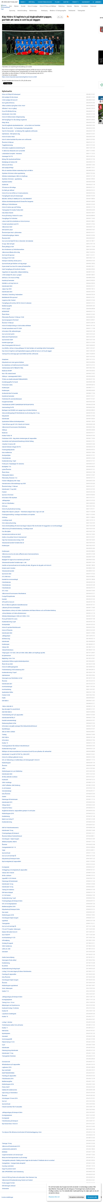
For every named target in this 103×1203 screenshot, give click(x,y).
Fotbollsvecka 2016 (7, 1078)
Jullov (3, 768)
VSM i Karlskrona (7, 946)
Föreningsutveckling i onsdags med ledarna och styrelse (18, 514)
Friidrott (75, 2)
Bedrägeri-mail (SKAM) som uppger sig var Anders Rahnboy (19, 410)
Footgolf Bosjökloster (8, 596)
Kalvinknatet (5, 418)
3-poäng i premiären (8, 1166)
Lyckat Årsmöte (6, 469)
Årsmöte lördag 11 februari (10, 486)
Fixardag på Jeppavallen (9, 974)
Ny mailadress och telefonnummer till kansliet (15, 365)
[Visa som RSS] (68, 17)
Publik (4, 698)
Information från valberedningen (11, 331)
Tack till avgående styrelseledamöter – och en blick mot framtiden (21, 125)
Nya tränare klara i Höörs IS (10, 1123)
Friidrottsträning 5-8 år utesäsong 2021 (13, 669)
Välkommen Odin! (7, 227)
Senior (22, 2)
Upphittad (5, 920)
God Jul (4, 1101)
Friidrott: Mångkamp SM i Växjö (11, 480)
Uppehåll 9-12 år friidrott (9, 878)
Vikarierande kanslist (8, 571)
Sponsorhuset (6, 853)
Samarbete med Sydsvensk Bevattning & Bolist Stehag (18, 441)
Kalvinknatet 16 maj (7, 884)
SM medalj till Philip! (7, 167)
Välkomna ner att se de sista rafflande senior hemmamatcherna (20, 554)
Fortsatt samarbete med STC (10, 224)
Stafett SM (5, 184)
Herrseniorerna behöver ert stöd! (11, 534)
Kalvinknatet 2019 (7, 802)
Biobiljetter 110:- (6, 466)
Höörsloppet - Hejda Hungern (10, 839)
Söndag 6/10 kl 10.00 (8, 258)
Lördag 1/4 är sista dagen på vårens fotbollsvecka (16, 971)
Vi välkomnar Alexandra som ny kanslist (13, 150)
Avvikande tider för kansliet (10, 393)
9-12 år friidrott (6, 895)
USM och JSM (6, 949)
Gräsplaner (5, 359)
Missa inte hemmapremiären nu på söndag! (14, 1157)
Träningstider (6, 923)
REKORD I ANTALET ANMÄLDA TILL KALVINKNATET (17, 198)
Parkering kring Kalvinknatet (10, 1050)
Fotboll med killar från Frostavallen (12, 1107)
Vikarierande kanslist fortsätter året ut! (13, 542)
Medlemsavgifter (7, 306)
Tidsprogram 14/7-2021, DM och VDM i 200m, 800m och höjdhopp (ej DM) (23, 652)
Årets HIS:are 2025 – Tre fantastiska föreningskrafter (17, 128)
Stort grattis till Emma (8, 103)
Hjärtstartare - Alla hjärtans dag (11, 134)
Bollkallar (4, 1152)
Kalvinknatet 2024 (7, 286)
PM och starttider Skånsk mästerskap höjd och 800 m (17, 170)
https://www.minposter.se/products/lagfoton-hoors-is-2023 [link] (19, 77)
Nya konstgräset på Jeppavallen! (11, 861)
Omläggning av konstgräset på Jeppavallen (14, 870)
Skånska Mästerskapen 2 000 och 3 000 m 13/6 (15, 616)
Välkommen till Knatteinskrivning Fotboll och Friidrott (17, 1180)
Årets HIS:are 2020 (7, 664)
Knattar (65, 2)
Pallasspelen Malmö (8, 475)
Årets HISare (5, 314)
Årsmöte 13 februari (8, 323)
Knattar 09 (5, 1011)
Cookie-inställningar (7, 1197)
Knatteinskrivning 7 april (9, 898)
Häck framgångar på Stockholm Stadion (13, 269)
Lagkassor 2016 (6, 1067)
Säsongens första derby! (9, 960)
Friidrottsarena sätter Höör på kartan (12, 1025)
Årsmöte (4, 681)
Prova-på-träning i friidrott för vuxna (12, 215)
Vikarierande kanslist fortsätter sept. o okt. (14, 562)
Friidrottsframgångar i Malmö (10, 235)
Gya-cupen (5, 912)
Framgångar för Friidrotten (9, 218)
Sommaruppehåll (7, 1039)
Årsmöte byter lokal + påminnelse (11, 232)
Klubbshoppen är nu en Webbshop (12, 771)
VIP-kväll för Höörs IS (8, 602)
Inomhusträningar (7, 686)
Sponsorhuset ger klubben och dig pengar (14, 263)
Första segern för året (8, 1183)
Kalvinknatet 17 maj (7, 1053)
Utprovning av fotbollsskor (10, 1092)
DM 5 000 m (5, 737)
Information (5, 740)
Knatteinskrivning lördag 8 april (11, 968)
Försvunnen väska (7, 385)
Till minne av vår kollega (9, 187)
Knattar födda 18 (7, 435)
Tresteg (4, 734)
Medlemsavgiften (7, 1081)
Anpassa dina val (54, 1197)
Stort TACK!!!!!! (6, 934)
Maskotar (5, 432)
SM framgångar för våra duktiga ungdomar (14, 119)
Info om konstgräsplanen (9, 903)
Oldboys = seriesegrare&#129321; (12, 376)
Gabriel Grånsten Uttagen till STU (11, 447)
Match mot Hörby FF (8, 819)
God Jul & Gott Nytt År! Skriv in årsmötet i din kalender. (17, 241)
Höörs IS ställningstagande (10, 667)
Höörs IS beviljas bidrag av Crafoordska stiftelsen (16, 325)
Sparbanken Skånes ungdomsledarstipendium (15, 661)
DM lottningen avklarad (8, 1185)
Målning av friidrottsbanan (9, 204)
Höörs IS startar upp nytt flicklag (11, 207)
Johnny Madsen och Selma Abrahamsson (14, 613)
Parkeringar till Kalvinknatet (10, 799)
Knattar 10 (5, 1016)
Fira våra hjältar (6, 531)
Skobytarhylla (6, 624)
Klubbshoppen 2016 (8, 1084)
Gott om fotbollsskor (8, 503)
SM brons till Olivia (7, 165)
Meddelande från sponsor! (10, 297)
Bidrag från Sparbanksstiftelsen (11, 159)
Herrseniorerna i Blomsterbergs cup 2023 (14, 483)
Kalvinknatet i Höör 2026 (9, 114)
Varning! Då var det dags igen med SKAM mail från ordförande (20, 354)
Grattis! (4, 796)
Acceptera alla (92, 1197)
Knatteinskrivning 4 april (9, 748)
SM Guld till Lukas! (7, 229)
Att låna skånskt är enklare (9, 777)
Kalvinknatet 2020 (7, 774)
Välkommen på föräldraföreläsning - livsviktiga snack (17, 528)
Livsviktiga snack (7, 520)
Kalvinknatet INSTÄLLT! (8, 717)
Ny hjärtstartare (6, 655)
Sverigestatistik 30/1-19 (9, 847)
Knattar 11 (5, 1028)
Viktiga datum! (6, 805)
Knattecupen (5, 387)
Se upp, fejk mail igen (8, 244)
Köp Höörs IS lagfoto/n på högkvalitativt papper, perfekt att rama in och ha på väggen (27, 351)
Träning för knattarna (8, 889)
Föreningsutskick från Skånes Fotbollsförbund (15, 746)
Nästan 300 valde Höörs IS (9, 932)
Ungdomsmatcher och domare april (12, 1154)
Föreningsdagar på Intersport (10, 833)
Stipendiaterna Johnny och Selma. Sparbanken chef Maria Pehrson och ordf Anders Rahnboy (29, 610)
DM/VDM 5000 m (7, 712)
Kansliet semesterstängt (9, 720)
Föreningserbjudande (8, 449)
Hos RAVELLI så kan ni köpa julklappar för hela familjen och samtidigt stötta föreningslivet (28, 348)
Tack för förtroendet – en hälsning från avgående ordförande (19, 131)
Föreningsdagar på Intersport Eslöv (12, 901)
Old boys (4, 506)
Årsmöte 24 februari (8, 142)
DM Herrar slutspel (7, 892)
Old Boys (4, 517)
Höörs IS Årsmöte (7, 630)
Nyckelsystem (6, 1033)
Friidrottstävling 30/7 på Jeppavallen (12, 715)
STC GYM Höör (6, 576)
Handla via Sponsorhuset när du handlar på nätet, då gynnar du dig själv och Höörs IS (26, 565)
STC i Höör (5, 590)
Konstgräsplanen (7, 999)
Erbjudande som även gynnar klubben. (13, 362)
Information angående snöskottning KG (13, 148)
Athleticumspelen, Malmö (9, 841)
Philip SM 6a (5, 122)
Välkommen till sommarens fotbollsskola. (14, 427)
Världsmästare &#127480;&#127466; (12, 368)
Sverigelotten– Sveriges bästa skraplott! (13, 1163)
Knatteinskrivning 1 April (9, 461)
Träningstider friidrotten (9, 1056)
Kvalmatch (5, 779)
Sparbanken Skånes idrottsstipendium (13, 421)
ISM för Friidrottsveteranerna (10, 827)
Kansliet (4, 599)
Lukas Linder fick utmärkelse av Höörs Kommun (16, 221)
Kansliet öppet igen (7, 342)
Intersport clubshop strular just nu (12, 260)
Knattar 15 (5, 743)
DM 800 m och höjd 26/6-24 (10, 283)
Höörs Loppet (6, 308)
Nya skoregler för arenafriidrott (11, 709)
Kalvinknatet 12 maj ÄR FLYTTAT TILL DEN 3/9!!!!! (15, 754)
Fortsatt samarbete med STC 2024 (12, 328)
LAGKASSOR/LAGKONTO (9, 1149)
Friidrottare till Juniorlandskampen (12, 399)
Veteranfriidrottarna (7, 650)
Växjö (3, 850)
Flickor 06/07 (6, 1087)
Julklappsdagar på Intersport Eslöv (12, 997)
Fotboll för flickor (7, 808)
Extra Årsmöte (6, 793)
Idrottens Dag (6, 638)
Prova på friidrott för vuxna (9, 619)
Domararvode (6, 1061)
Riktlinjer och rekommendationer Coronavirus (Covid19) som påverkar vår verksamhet (26, 751)
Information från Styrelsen (9, 497)
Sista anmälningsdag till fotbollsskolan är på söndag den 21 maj (20, 413)
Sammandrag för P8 (8, 407)
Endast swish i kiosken (8, 568)
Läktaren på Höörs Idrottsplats (11, 607)
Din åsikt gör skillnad (8, 190)
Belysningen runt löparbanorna (11, 1005)
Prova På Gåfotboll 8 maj (9, 111)
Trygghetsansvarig (7, 145)
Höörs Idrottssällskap (10, 2)
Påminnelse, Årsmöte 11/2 (9, 478)
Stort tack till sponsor (8, 255)
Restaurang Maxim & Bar (9, 723)
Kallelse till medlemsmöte (9, 1090)
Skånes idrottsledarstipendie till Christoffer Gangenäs (17, 201)
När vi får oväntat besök (9, 373)
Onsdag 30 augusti (7, 943)
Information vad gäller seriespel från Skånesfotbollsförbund (19, 726)
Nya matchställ (6, 1070)
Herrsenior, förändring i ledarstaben (12, 294)
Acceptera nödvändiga (77, 1197)
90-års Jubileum (6, 875)
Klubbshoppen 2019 (8, 813)
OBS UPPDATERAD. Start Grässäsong (13, 1171)
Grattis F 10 (5, 991)
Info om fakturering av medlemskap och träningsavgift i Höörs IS (21, 760)
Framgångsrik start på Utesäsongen (12, 196)
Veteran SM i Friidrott (8, 872)
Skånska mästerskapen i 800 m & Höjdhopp (15, 176)
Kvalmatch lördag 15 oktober (10, 1008)
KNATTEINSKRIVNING (8, 1073)
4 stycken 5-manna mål (8, 444)
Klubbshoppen (6, 762)
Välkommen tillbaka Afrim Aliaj (11, 252)
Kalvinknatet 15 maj (7, 830)
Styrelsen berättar (7, 182)
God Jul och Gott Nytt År (9, 856)
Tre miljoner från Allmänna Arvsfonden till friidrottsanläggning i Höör (22, 1132)
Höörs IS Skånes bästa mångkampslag (13, 117)
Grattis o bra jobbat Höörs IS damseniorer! (14, 537)
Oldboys (4, 430)
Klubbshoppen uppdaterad (10, 985)
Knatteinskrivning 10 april (9, 672)
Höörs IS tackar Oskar (8, 136)
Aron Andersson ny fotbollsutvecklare (13, 249)
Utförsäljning (6, 940)
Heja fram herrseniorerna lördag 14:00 (13, 540)
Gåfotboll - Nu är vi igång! (9, 108)
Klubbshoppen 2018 (8, 915)
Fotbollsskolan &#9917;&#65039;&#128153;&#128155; (18, 404)
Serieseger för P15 (7, 156)
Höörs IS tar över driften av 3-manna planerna (15, 193)
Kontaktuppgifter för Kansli (10, 382)
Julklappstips (6, 500)
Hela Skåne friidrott (7, 213)
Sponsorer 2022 (6, 574)
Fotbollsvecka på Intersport (10, 1121)
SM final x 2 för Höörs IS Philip (10, 277)
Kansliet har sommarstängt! (10, 579)
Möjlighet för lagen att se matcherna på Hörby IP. (16, 559)
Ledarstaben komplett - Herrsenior (12, 153)
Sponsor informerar (7, 495)
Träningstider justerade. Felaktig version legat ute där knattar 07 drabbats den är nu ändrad (28, 1160)
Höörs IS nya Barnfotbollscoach (11, 627)
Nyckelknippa (6, 729)
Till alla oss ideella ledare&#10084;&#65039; (15, 379)
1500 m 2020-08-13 (7, 706)
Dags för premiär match (9, 1169)
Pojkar (57, 2)
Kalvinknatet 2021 (7, 683)
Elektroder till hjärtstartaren (10, 337)
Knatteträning (6, 816)
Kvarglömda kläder (7, 401)
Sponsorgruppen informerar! (10, 320)
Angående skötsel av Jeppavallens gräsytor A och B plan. (18, 810)
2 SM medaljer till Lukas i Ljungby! (12, 275)
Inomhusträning (6, 689)
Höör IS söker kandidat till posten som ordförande (16, 139)
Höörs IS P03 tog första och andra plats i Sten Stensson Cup (19, 1177)
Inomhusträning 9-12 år (8, 937)
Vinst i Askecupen (7, 988)
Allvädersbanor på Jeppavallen (11, 1064)
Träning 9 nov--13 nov (8, 1002)
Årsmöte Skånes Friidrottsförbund (12, 836)
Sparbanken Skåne (7, 692)
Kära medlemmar (7, 452)
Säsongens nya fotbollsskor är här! (12, 678)
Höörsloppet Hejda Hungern (10, 918)
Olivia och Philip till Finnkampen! (11, 94)
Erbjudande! (5, 416)
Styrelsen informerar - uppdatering (12, 179)
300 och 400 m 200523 (8, 731)
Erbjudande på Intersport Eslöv (11, 858)
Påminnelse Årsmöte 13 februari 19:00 (13, 317)
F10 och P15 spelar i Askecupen (11, 929)
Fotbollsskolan (6, 458)
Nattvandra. (5, 1030)
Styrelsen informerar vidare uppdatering (13, 173)
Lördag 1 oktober (7, 1022)
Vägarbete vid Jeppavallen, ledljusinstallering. (15, 272)
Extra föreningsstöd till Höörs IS (11, 345)
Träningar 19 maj (7, 1143)
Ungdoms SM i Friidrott (8, 300)
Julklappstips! (6, 636)
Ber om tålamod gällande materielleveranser (14, 605)
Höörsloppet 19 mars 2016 (10, 1098)
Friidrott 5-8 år (6, 695)
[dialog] (74, 1192)
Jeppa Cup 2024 (6, 289)
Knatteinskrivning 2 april (9, 621)
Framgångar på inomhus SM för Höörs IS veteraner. (17, 303)
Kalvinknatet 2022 (7, 633)
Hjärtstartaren (6, 675)
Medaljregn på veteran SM (9, 162)
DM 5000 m (5, 700)
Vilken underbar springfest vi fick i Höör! (13, 105)
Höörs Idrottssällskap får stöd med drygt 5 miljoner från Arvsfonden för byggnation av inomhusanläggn (32, 526)
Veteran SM (5, 647)
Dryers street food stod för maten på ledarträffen (16, 266)
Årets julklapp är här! (8, 246)
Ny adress (5, 966)
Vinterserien (5, 1188)
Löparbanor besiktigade (9, 1013)
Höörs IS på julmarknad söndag (11, 509)
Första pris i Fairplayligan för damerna (13, 464)
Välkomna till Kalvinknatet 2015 (11, 1146)
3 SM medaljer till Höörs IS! (10, 100)
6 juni (3, 1044)
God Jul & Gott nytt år (8, 334)
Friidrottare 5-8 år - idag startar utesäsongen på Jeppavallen (19, 438)
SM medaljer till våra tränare (10, 97)
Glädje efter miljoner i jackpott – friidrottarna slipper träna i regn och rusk (23, 511)
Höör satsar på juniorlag (9, 523)
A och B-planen (6, 788)
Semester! (5, 951)
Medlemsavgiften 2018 (8, 906)
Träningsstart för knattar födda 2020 (12, 210)
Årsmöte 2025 (6, 238)
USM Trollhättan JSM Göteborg (11, 785)
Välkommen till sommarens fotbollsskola (14, 593)
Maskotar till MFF (7, 370)
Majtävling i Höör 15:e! (8, 658)
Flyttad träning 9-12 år (8, 1042)
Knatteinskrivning (7, 822)
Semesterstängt (6, 791)
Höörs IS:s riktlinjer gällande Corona (12, 757)
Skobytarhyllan (6, 455)
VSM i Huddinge (6, 782)
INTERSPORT (5, 311)
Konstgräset (5, 867)
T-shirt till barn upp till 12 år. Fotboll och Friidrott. (16, 424)
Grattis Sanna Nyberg (8, 957)
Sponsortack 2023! (7, 339)
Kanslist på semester (8, 280)
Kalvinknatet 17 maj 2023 (9, 489)
